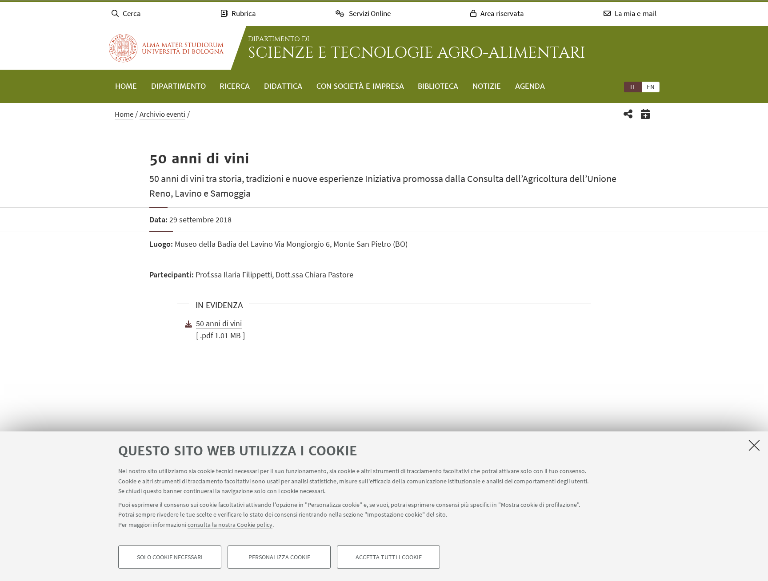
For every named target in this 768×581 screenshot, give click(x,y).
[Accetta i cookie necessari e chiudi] (754, 445)
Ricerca (235, 86)
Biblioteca (438, 86)
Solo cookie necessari (170, 557)
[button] (628, 114)
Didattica (283, 86)
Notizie (486, 86)
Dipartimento (178, 86)
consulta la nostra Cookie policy (230, 524)
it (633, 87)
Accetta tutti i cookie (389, 557)
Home (126, 86)
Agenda (530, 86)
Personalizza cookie (279, 557)
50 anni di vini (219, 323)
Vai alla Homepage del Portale (166, 48)
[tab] (633, 86)
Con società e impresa (360, 86)
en (651, 87)
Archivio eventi (162, 114)
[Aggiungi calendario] (645, 114)
